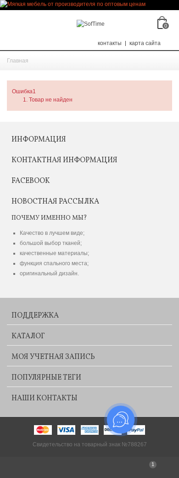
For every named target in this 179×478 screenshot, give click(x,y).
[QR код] (30, 467)
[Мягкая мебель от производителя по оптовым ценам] (89, 5)
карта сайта (145, 43)
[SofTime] (91, 23)
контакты (110, 43)
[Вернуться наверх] (89, 467)
